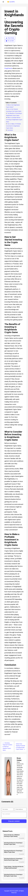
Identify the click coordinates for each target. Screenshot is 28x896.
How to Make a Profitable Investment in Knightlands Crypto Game (13, 126)
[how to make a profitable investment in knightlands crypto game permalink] (3, 532)
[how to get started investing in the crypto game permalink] (3, 235)
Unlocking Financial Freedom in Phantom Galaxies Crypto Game (7, 746)
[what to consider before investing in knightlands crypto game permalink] (3, 429)
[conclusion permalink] (3, 663)
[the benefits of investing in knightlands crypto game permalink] (3, 322)
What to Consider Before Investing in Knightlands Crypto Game (14, 119)
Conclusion (10, 130)
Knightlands (8, 68)
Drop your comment (14, 821)
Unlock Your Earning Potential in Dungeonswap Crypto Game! (20, 746)
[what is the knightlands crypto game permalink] (3, 132)
